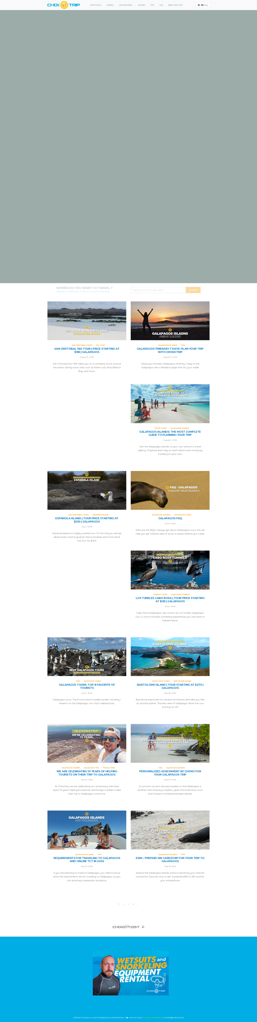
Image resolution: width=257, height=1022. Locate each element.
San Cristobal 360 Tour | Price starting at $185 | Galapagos (128, 49)
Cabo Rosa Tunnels (180, 595)
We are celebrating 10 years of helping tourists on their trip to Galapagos (87, 773)
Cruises (141, 5)
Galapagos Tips (91, 768)
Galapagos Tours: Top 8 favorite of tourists (87, 686)
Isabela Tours (160, 595)
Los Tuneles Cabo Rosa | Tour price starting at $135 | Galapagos (170, 600)
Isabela (110, 5)
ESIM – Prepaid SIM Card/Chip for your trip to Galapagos (170, 860)
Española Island (138, 242)
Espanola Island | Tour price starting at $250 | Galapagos (128, 254)
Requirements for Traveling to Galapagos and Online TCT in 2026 (87, 860)
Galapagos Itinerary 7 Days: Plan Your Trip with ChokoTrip (128, 118)
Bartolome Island (182, 681)
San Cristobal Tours (123, 37)
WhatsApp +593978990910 (152, 1018)
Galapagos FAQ (170, 518)
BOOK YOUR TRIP (175, 5)
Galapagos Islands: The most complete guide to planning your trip (128, 186)
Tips (152, 5)
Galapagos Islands (125, 106)
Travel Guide (119, 171)
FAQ (161, 5)
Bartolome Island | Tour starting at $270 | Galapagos (170, 686)
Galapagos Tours (182, 515)
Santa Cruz (95, 5)
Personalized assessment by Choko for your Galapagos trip (170, 773)
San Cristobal (126, 5)
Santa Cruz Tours (161, 681)
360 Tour (138, 37)
